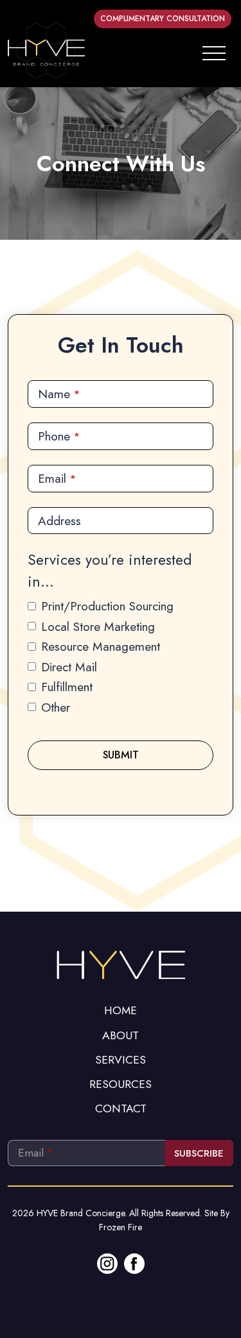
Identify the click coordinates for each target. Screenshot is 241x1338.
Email (57, 478)
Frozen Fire (120, 1227)
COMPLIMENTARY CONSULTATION (162, 18)
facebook (134, 1263)
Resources (120, 1084)
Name (59, 394)
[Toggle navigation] (214, 50)
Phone (59, 436)
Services (120, 1059)
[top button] (121, 963)
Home (120, 1010)
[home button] (46, 50)
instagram (107, 1263)
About (120, 1035)
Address (59, 521)
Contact (121, 1108)
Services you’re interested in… (110, 570)
